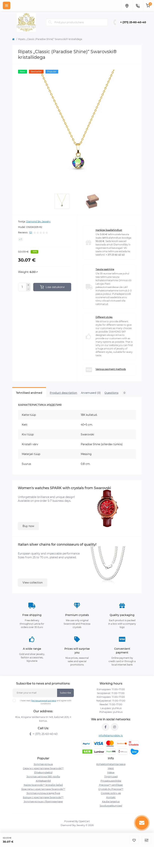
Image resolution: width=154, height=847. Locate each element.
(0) (30, 232)
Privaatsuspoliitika (110, 780)
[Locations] (126, 5)
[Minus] (28, 289)
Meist (111, 768)
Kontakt (111, 797)
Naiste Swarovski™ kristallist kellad (43, 784)
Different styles (104, 317)
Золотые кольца (43, 764)
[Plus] (28, 285)
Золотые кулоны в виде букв (43, 793)
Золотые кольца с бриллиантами (43, 801)
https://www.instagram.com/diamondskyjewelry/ (114, 727)
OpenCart (84, 821)
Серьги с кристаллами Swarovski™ (43, 768)
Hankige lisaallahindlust (109, 230)
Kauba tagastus (111, 801)
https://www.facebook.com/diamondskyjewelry (105, 727)
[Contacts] (137, 5)
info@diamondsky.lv (111, 735)
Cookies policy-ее (111, 793)
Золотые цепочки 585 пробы (43, 776)
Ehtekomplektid (43, 772)
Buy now (28, 526)
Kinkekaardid (43, 780)
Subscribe (65, 692)
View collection (33, 582)
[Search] (50, 22)
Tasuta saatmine (105, 269)
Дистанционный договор (43, 700)
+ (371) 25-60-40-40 (133, 22)
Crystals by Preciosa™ (110, 789)
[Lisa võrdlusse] (146, 840)
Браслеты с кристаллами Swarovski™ (43, 789)
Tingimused (111, 776)
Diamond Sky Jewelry (38, 221)
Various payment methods (111, 369)
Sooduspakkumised (111, 805)
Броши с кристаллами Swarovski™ (43, 797)
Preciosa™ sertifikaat (111, 784)
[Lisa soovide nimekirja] (134, 840)
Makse (110, 772)
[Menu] (6, 5)
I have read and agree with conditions (45, 702)
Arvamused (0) (91, 392)
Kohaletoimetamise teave (110, 764)
